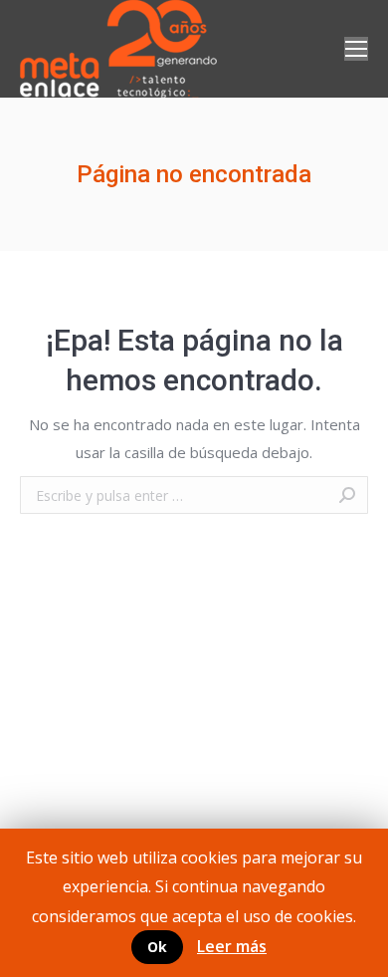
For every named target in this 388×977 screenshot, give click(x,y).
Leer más (232, 946)
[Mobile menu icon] (356, 49)
